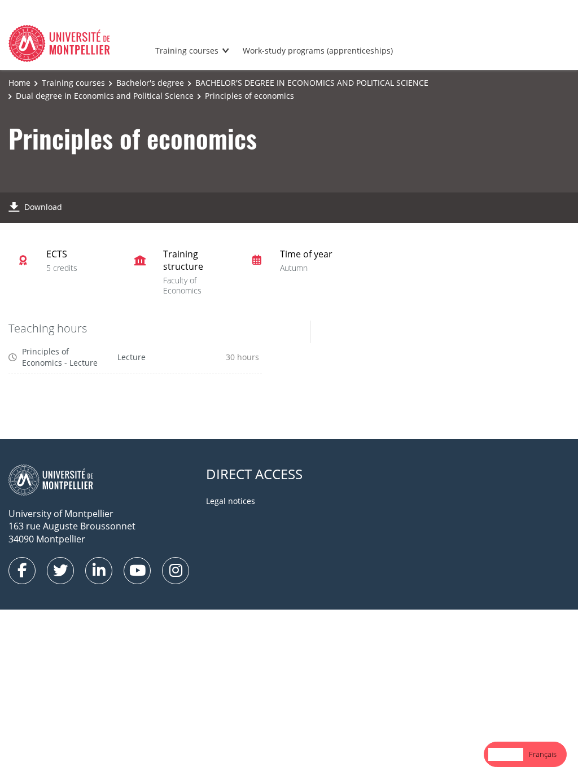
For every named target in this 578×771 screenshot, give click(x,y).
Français (543, 754)
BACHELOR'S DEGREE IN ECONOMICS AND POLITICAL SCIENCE (311, 82)
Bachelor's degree (150, 82)
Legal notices (230, 501)
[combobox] (505, 754)
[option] (542, 754)
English (506, 754)
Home (19, 82)
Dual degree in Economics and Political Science (105, 95)
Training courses (186, 50)
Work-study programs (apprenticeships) (318, 50)
